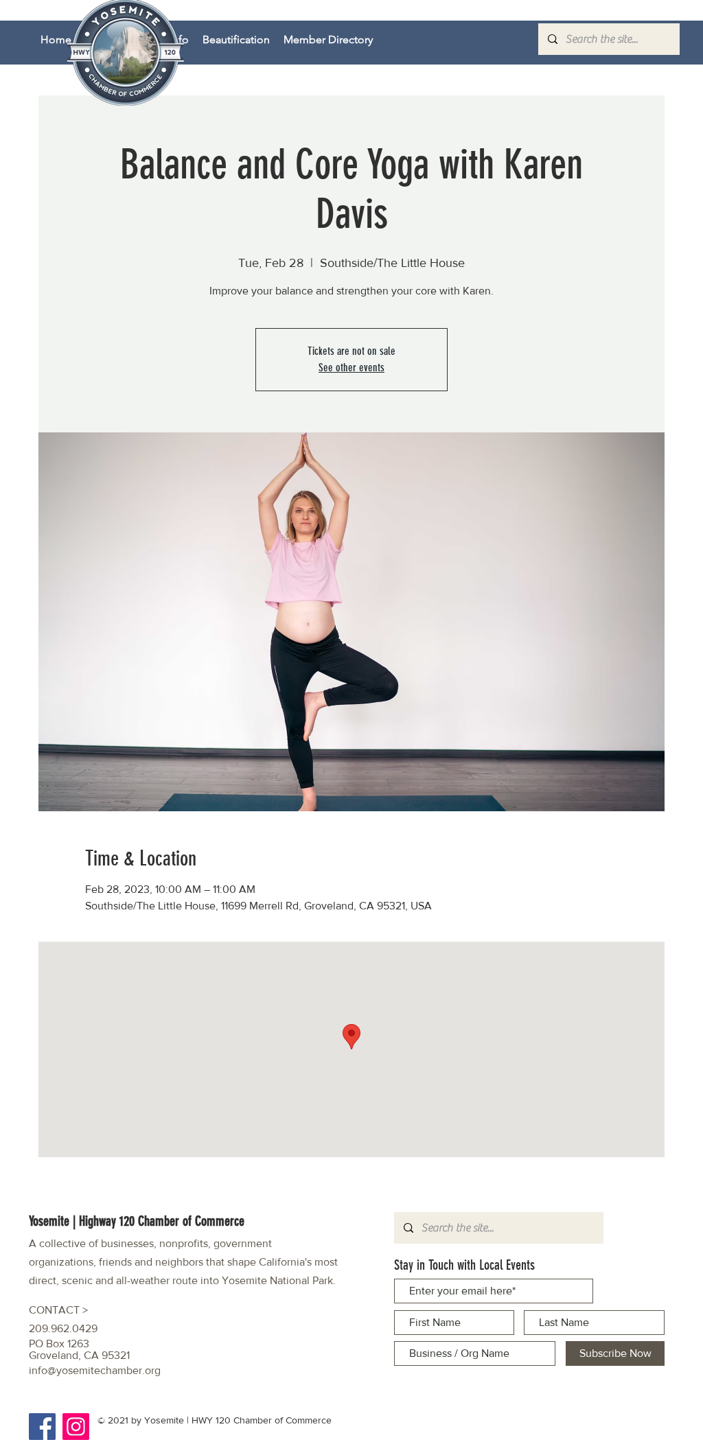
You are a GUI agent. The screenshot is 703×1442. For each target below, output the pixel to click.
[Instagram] (75, 1426)
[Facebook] (42, 1426)
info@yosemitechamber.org (95, 1370)
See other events (351, 367)
